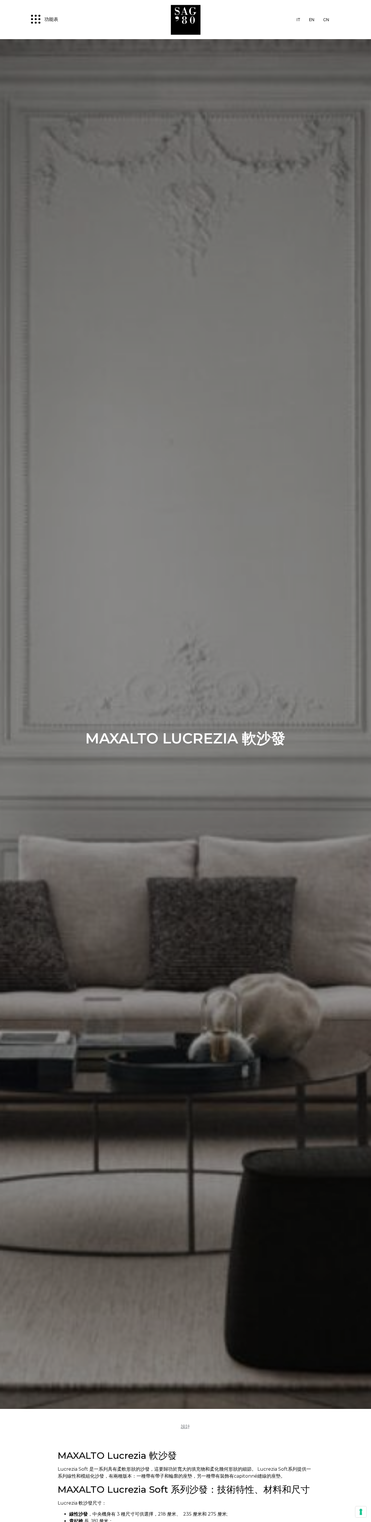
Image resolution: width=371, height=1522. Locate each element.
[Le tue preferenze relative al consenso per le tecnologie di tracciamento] (360, 1511)
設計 (185, 1427)
